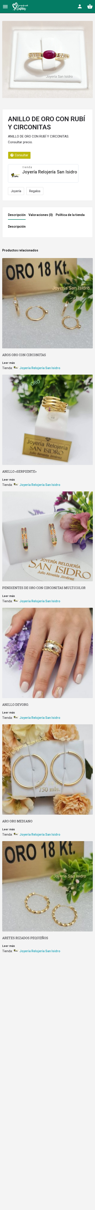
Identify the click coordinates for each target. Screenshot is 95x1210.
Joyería (16, 191)
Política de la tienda (70, 215)
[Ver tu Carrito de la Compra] (90, 6)
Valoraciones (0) (40, 215)
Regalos (34, 191)
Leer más (8, 362)
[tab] (18, 216)
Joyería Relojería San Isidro (49, 172)
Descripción (17, 215)
